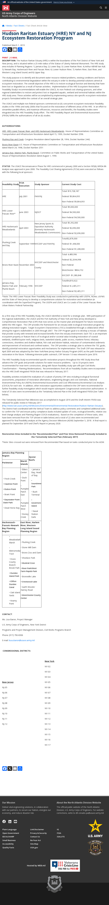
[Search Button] (100, 7)
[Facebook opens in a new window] (4, 821)
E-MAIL (14, 57)
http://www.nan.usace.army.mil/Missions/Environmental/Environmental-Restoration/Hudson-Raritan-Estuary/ (52, 405)
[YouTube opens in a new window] (15, 821)
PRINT (5, 57)
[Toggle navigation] (105, 7)
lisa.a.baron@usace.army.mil (22, 640)
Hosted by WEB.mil (36, 865)
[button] (64, 2)
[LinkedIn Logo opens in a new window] (9, 821)
